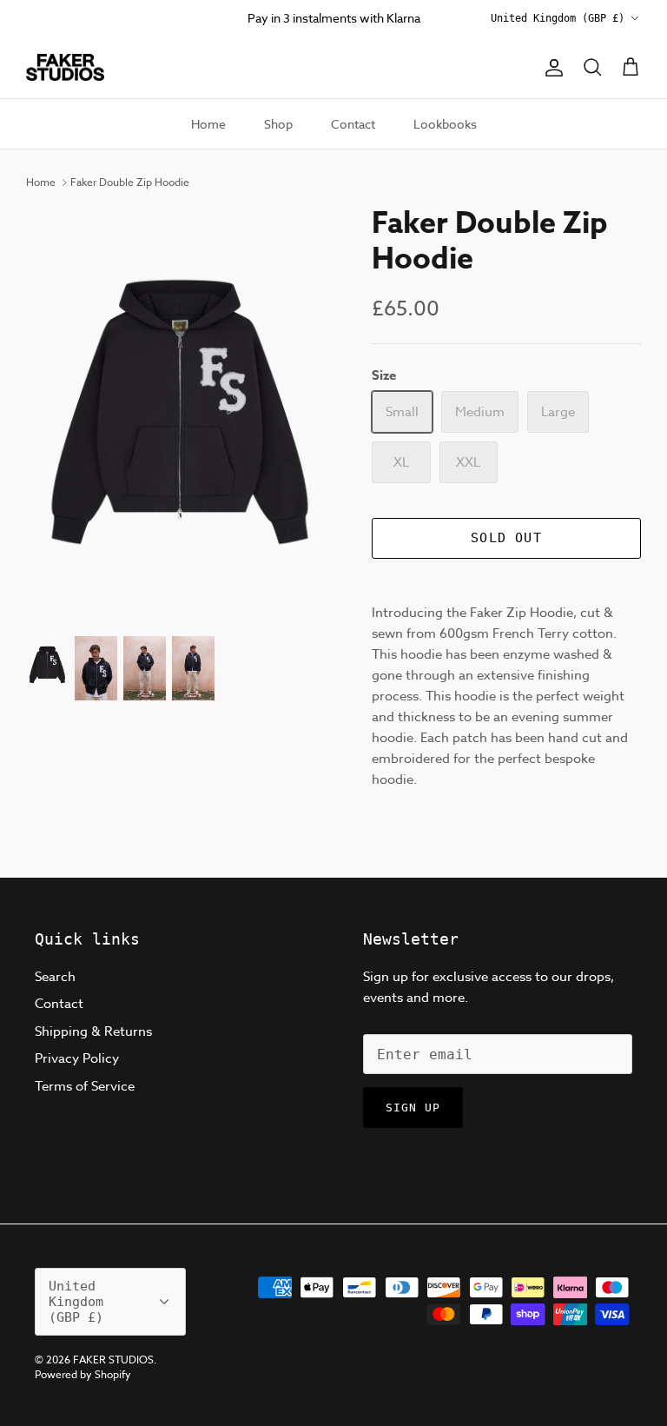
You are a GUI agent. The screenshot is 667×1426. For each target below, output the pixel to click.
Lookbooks (445, 124)
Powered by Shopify (83, 1374)
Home (208, 124)
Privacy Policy (77, 1058)
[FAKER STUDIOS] (65, 68)
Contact (353, 124)
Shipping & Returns (93, 1031)
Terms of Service (85, 1086)
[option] (180, 412)
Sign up (413, 1107)
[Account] (551, 67)
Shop (278, 124)
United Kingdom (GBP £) (557, 18)
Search (55, 976)
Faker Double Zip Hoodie (129, 182)
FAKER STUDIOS (113, 1359)
